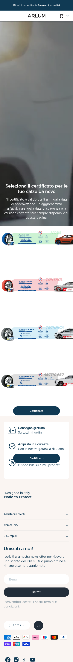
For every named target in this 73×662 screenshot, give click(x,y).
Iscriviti (36, 592)
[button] (5, 16)
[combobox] (38, 625)
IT (38, 625)
